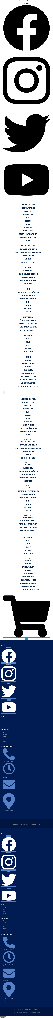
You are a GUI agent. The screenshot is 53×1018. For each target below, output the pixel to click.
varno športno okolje (28, 383)
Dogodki (28, 305)
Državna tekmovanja (28, 277)
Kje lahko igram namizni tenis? (28, 386)
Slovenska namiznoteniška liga (28, 292)
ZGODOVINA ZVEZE (28, 214)
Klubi (28, 218)
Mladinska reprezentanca (28, 323)
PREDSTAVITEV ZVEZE (28, 208)
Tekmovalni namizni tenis (28, 249)
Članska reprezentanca (28, 320)
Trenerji (28, 221)
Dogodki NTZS (28, 283)
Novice (28, 302)
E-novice (28, 367)
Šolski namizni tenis (28, 262)
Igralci (28, 342)
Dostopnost (36, 821)
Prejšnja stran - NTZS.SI (28, 376)
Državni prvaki (28, 351)
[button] (4, 392)
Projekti (28, 240)
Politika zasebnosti (29, 821)
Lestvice (28, 348)
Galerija (28, 312)
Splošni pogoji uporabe (19, 821)
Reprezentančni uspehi (28, 330)
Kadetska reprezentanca (28, 327)
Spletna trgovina (28, 363)
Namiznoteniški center (28, 237)
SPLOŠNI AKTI (28, 227)
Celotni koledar (28, 270)
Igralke (28, 345)
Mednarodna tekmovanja (28, 280)
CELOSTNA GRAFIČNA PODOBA (28, 234)
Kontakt (28, 360)
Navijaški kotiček (28, 373)
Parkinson (28, 259)
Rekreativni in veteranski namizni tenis (28, 252)
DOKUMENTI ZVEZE (28, 231)
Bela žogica (28, 308)
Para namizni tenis (28, 255)
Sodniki (28, 224)
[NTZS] (26, 1)
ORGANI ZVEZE (28, 211)
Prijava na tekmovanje (28, 380)
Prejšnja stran (28, 370)
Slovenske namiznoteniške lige (28, 274)
